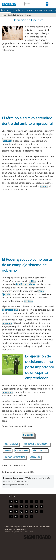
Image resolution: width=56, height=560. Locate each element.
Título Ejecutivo (40, 450)
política (32, 281)
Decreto (7, 450)
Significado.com (9, 4)
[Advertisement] (28, 83)
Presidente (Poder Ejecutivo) (36, 444)
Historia (38, 10)
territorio (28, 301)
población (7, 323)
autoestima (7, 392)
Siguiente (28, 434)
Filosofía (16, 10)
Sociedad (12, 15)
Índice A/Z (5, 10)
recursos (44, 186)
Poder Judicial (22, 450)
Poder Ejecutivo (11, 444)
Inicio (4, 15)
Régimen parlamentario (14, 457)
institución (7, 140)
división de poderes (25, 284)
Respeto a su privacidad (13, 532)
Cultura (48, 10)
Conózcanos (28, 532)
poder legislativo (10, 309)
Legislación (35, 457)
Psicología (27, 10)
